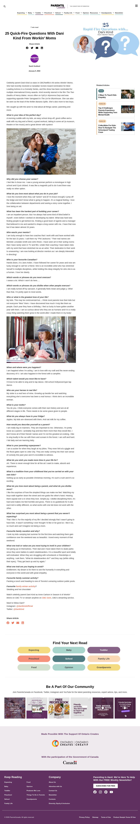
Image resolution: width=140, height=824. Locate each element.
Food (78, 13)
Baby (30, 13)
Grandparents (106, 13)
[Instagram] (100, 792)
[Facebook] (95, 792)
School (58, 13)
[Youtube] (111, 792)
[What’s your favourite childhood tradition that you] (103, 708)
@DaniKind (18, 609)
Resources (94, 13)
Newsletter (119, 13)
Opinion (86, 13)
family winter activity (25, 586)
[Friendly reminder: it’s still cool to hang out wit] (125, 708)
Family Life (68, 13)
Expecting (21, 13)
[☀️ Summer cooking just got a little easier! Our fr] (58, 708)
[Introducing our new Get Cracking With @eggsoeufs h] (36, 708)
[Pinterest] (106, 792)
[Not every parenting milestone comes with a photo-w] (14, 708)
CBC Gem (46, 598)
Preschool (48, 13)
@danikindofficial (24, 606)
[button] (27, 47)
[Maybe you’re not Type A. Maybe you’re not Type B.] (81, 708)
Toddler (38, 13)
